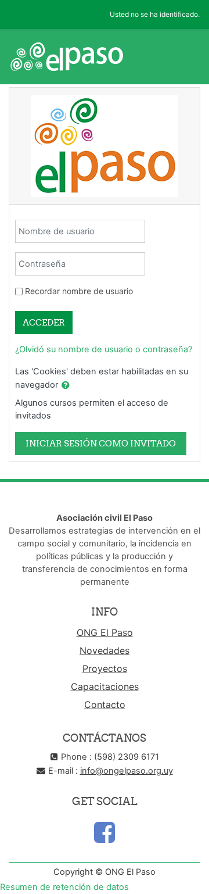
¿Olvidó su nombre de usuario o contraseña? (103, 349)
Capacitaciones (105, 686)
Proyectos (104, 668)
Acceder (44, 322)
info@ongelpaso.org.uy (126, 771)
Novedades (104, 650)
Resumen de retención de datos (64, 887)
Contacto (104, 704)
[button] (65, 385)
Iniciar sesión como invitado (101, 443)
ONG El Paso (105, 632)
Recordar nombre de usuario (79, 291)
